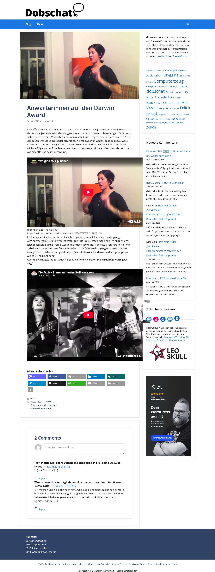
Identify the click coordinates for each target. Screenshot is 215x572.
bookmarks (185, 75)
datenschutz (163, 86)
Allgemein (182, 70)
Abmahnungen (170, 70)
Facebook (170, 92)
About (40, 24)
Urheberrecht (152, 119)
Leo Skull (162, 56)
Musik (150, 107)
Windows (166, 122)
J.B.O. (164, 103)
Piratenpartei (162, 108)
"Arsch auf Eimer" (153, 70)
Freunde (161, 97)
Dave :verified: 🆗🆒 (157, 151)
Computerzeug (169, 81)
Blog (28, 24)
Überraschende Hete (40, 408)
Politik (185, 107)
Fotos (149, 97)
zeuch (151, 127)
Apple (149, 75)
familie (178, 92)
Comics (149, 82)
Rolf (148, 182)
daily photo (151, 86)
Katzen (171, 103)
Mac (185, 102)
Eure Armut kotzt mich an (169, 182)
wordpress (177, 122)
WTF (48, 402)
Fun (171, 97)
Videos (174, 118)
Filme (186, 91)
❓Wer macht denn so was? (43, 405)
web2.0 (182, 119)
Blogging (171, 75)
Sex (168, 114)
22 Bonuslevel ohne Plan (174, 278)
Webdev (149, 123)
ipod (158, 103)
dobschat (155, 91)
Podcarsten (174, 108)
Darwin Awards (37, 402)
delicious (184, 86)
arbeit (158, 75)
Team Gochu (180, 56)
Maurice (151, 278)
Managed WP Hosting (174, 337)
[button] (188, 24)
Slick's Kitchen (177, 114)
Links (177, 103)
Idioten (150, 103)
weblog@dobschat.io (44, 552)
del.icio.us (174, 86)
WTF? (33, 398)
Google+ (178, 98)
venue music (165, 119)
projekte (162, 114)
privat (151, 113)
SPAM (186, 114)
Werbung (157, 122)
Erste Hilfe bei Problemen (169, 340)
